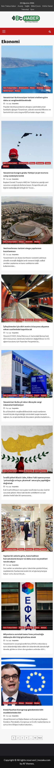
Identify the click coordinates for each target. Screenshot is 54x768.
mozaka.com (44, 760)
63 (35, 738)
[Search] (49, 31)
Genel (47, 88)
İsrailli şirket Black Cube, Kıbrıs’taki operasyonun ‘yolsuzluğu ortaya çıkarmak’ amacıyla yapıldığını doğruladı (26, 480)
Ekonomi (40, 88)
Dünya (32, 88)
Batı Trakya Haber (8, 6)
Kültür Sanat (47, 6)
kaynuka (15, 103)
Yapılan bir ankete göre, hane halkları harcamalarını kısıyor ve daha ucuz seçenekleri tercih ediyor (25, 559)
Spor (32, 9)
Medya (17, 91)
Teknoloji (25, 9)
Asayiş (20, 6)
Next (40, 738)
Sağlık (27, 6)
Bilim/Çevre (36, 6)
